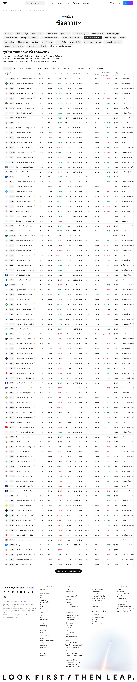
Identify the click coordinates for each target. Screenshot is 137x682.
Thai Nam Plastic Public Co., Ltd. (25, 172)
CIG (12, 186)
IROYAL (12, 407)
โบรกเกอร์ (76, 3)
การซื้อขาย (95, 606)
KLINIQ (12, 466)
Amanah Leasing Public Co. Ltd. (25, 142)
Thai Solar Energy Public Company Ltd (25, 260)
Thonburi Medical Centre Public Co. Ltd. (25, 182)
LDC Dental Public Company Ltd (25, 245)
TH (114, 3)
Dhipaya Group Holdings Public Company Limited (25, 447)
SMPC (11, 402)
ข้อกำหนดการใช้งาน (72, 653)
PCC (11, 265)
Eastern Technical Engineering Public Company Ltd (25, 358)
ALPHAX (12, 152)
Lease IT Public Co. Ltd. (23, 216)
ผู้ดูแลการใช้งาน (97, 600)
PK (11, 275)
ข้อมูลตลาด (69, 594)
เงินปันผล (43, 630)
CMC (11, 309)
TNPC (11, 172)
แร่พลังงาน (124, 329)
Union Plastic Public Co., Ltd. (25, 432)
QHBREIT (12, 235)
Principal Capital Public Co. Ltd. (25, 201)
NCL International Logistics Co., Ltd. (25, 221)
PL (11, 280)
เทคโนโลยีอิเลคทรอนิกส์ (128, 265)
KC (12, 255)
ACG (11, 496)
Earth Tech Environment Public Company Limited (25, 123)
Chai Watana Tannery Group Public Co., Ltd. (25, 211)
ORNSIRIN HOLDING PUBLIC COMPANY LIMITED (25, 103)
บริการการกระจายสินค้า (128, 162)
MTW (11, 564)
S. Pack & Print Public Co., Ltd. (25, 294)
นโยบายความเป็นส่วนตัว (73, 658)
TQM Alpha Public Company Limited (25, 191)
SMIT (11, 373)
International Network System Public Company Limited (25, 240)
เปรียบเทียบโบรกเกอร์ (72, 606)
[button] (56, 3)
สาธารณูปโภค (125, 79)
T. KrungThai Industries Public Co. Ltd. (25, 113)
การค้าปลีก (124, 137)
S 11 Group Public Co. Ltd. (24, 515)
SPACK (12, 294)
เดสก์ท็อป (43, 656)
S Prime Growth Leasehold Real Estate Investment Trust (25, 437)
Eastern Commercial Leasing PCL (25, 177)
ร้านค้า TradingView (72, 643)
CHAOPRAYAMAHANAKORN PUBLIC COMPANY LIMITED (25, 309)
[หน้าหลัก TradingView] (5, 3)
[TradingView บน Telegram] (24, 592)
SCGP (11, 427)
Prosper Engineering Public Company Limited (25, 334)
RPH (11, 157)
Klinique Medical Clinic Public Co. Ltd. (25, 466)
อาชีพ (67, 634)
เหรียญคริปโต (44, 602)
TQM (11, 191)
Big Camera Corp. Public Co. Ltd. (25, 555)
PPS (11, 338)
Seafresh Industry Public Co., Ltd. (25, 324)
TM (12, 162)
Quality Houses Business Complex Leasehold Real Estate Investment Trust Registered (25, 236)
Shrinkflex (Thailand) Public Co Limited (25, 501)
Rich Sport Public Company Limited (25, 226)
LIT (12, 216)
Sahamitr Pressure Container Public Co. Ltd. (25, 402)
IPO (41, 632)
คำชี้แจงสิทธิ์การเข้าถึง (73, 662)
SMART (12, 196)
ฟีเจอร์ (68, 589)
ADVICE (12, 520)
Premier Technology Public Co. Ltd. (25, 559)
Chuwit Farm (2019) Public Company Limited (25, 476)
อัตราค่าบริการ (70, 591)
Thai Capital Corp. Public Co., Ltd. (25, 299)
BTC (11, 397)
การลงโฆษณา (121, 604)
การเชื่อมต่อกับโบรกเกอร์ (124, 606)
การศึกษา (95, 609)
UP (12, 432)
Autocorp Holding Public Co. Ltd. (25, 496)
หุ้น (41, 595)
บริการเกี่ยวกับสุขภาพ (127, 88)
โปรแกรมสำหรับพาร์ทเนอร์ (125, 609)
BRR (11, 456)
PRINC (12, 201)
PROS (11, 334)
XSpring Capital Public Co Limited (25, 461)
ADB (11, 319)
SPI (12, 550)
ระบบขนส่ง (124, 206)
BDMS (11, 535)
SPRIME (12, 437)
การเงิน (123, 98)
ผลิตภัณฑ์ (50, 3)
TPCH (11, 348)
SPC (11, 442)
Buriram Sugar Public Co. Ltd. (25, 456)
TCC (11, 299)
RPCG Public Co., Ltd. (23, 329)
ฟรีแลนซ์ (94, 622)
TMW (11, 378)
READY (12, 545)
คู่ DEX (42, 606)
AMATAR (12, 368)
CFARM (12, 476)
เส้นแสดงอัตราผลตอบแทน (48, 641)
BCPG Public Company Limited (25, 393)
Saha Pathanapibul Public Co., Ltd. (25, 442)
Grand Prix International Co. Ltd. (25, 510)
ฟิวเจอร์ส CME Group (72, 615)
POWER (12, 78)
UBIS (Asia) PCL (21, 118)
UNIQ (11, 525)
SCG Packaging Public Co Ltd (25, 427)
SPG (11, 471)
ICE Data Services (25, 601)
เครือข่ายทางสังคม (97, 589)
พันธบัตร (43, 600)
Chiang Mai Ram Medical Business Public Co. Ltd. (25, 88)
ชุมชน (60, 3)
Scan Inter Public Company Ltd (25, 83)
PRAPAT (12, 108)
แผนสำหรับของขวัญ (72, 596)
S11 (11, 515)
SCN (11, 83)
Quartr (27, 615)
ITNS (11, 240)
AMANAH (12, 142)
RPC (11, 329)
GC (12, 481)
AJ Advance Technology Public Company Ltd (25, 505)
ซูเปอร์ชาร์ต (44, 589)
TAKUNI (12, 93)
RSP (11, 226)
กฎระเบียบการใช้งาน (98, 598)
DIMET (12, 363)
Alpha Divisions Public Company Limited (25, 152)
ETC (11, 123)
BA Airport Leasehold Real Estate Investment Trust (25, 422)
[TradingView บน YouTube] (12, 592)
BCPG (11, 392)
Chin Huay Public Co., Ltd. (24, 451)
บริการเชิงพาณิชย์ (126, 285)
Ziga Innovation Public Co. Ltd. (25, 290)
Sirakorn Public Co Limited (24, 491)
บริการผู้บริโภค (125, 486)
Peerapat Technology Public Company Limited (25, 108)
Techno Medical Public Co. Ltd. (25, 162)
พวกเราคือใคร (70, 626)
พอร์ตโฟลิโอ (44, 638)
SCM (11, 137)
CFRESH (12, 324)
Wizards (94, 619)
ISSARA (12, 540)
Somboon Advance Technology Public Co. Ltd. (25, 353)
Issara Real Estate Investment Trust (25, 540)
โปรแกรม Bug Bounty (73, 667)
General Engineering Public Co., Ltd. (25, 128)
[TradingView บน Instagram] (16, 592)
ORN (11, 103)
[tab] (8, 33)
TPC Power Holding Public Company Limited (25, 348)
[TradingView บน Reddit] (32, 592)
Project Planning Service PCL (25, 339)
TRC (11, 231)
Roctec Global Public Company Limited (25, 285)
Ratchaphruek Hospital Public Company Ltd (25, 157)
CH (12, 451)
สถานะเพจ (69, 669)
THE (11, 383)
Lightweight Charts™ (123, 594)
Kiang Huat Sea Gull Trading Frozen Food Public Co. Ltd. (25, 167)
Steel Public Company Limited (25, 383)
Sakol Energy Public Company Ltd (25, 314)
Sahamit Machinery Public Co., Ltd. (25, 373)
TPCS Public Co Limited (23, 147)
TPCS (11, 147)
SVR (11, 98)
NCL (11, 221)
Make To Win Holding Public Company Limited (25, 564)
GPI (12, 510)
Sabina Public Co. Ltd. (23, 388)
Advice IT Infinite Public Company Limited (25, 520)
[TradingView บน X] (4, 592)
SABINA (12, 388)
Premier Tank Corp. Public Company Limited (25, 344)
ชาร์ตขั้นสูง (120, 596)
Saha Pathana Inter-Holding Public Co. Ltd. (25, 550)
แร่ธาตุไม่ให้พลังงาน (127, 128)
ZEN (11, 486)
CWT (11, 211)
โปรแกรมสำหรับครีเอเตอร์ (100, 596)
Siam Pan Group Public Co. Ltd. (25, 471)
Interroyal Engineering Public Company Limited (25, 407)
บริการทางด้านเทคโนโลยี (128, 240)
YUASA (12, 250)
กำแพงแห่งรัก (96, 591)
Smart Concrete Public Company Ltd (25, 196)
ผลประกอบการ (44, 628)
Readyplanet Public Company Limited (25, 545)
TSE (12, 260)
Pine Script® (44, 647)
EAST (11, 177)
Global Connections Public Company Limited (25, 481)
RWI (12, 132)
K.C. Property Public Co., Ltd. (25, 255)
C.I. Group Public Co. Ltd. (24, 186)
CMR (11, 88)
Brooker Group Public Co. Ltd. (25, 397)
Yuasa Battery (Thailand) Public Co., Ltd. (25, 250)
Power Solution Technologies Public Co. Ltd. (25, 79)
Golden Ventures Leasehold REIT (25, 530)
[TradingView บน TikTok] (28, 592)
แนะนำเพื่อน (95, 594)
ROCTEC (12, 285)
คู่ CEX (42, 604)
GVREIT (12, 530)
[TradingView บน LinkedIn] (20, 592)
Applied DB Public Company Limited (25, 319)
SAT (11, 353)
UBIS (11, 118)
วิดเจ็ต (119, 589)
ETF (41, 598)
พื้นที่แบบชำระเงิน (97, 624)
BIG (12, 554)
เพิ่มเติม (86, 3)
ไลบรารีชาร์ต (121, 591)
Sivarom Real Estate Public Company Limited (25, 98)
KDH (11, 181)
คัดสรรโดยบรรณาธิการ (99, 611)
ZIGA (11, 289)
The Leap (69, 609)
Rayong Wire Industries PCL (25, 132)
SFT (12, 500)
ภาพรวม (68, 602)
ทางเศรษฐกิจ (44, 626)
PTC (11, 343)
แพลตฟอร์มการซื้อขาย (124, 598)
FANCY (12, 417)
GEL (12, 127)
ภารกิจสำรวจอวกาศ (72, 628)
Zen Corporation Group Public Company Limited (25, 486)
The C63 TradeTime (72, 647)
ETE (12, 358)
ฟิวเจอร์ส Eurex (70, 617)
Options (42, 643)
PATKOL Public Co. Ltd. (23, 275)
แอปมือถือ (43, 653)
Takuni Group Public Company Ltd (25, 93)
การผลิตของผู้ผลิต (126, 113)
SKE (12, 314)
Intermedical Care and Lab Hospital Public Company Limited (25, 304)
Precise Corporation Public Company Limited (25, 265)
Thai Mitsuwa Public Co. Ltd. (25, 378)
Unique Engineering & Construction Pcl (25, 525)
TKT (11, 113)
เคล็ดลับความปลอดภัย (72, 664)
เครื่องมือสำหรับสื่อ (71, 637)
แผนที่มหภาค (44, 645)
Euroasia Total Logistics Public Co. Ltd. (25, 206)
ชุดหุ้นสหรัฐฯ (70, 619)
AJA (11, 505)
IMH (12, 304)
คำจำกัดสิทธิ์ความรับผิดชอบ (74, 656)
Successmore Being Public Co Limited (25, 137)
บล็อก (67, 630)
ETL (12, 206)
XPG (11, 461)
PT (11, 559)
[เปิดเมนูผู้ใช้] (120, 3)
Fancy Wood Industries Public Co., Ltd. (25, 417)
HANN (11, 270)
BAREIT (12, 422)
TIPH (11, 446)
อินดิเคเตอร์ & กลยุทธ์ (98, 617)
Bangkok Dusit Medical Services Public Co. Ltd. (25, 535)
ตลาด (67, 3)
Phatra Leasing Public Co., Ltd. (25, 280)
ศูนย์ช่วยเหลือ (70, 632)
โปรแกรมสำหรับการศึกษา (125, 611)
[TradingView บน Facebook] (8, 592)
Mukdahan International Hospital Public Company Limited (25, 270)
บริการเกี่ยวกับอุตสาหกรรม (129, 231)
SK (11, 491)
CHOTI (12, 167)
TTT (11, 412)
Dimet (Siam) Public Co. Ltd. (25, 363)
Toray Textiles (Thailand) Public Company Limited (25, 412)
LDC (11, 245)
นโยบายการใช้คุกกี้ (71, 660)
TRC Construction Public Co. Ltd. (25, 231)
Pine (41, 609)
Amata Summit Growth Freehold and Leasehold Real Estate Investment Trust (25, 368)
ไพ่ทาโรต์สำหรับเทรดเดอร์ (74, 645)
